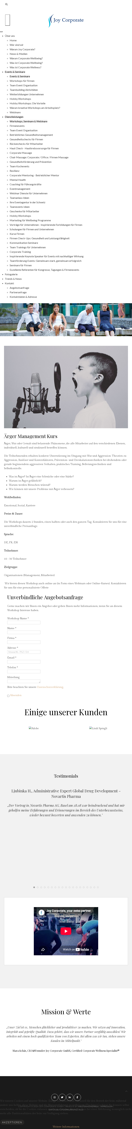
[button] (63, 737)
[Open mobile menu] (7, 20)
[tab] (34, 887)
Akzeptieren (12, 1122)
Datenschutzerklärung (50, 687)
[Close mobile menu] (1, 31)
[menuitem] (10, 35)
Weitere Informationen (66, 1126)
